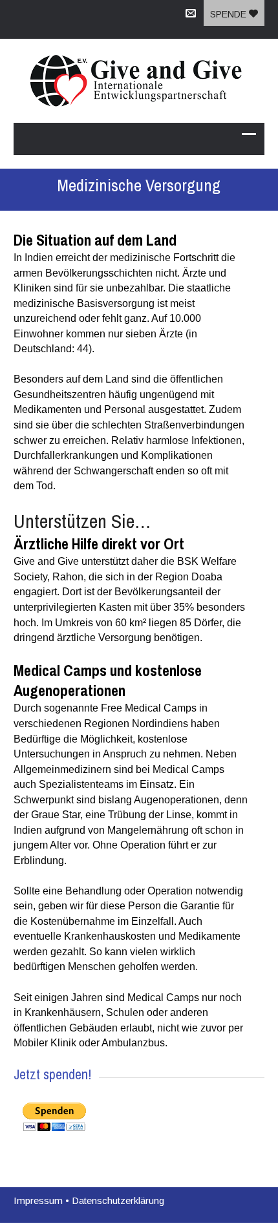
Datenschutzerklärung (118, 1200)
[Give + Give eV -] (139, 81)
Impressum (38, 1200)
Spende (229, 14)
